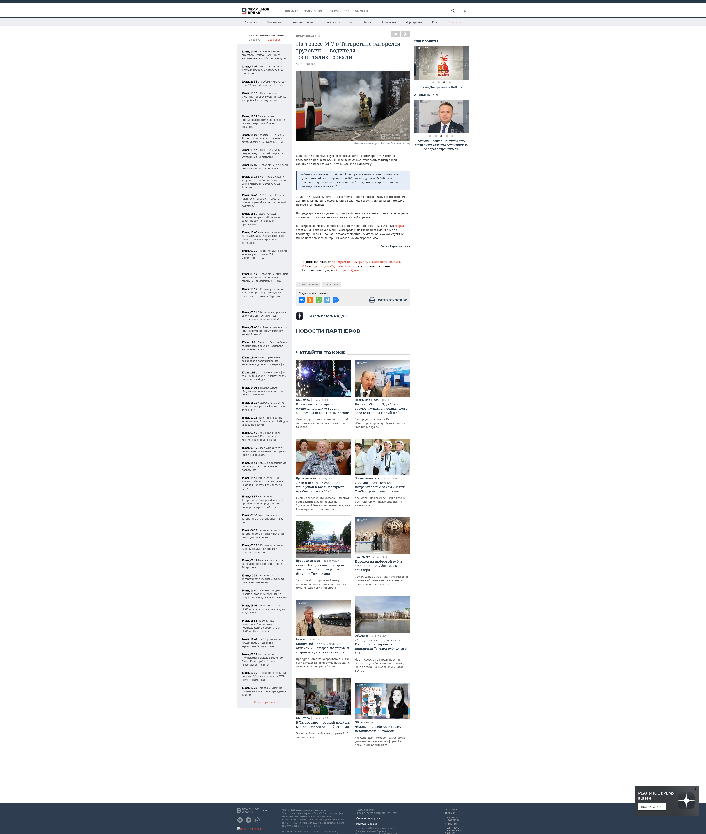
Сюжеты (361, 10)
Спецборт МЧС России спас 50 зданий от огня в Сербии (264, 83)
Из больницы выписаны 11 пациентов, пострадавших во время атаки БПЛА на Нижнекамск (261, 626)
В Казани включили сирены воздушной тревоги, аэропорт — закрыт (262, 548)
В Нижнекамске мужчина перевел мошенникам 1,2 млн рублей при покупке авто (264, 96)
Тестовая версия (366, 823)
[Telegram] (327, 300)
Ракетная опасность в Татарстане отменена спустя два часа (263, 518)
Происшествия (308, 35)
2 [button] (438, 82)
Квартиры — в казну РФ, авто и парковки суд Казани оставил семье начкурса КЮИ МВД (264, 138)
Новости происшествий (265, 35)
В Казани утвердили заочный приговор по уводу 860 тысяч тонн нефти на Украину (263, 292)
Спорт (436, 22)
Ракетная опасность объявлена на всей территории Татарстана (262, 564)
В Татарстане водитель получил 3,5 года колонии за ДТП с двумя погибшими (264, 676)
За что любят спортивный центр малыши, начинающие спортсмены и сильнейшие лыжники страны (321, 576)
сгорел (399, 226)
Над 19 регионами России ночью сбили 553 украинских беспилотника (261, 642)
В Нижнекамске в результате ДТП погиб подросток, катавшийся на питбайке (263, 153)
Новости (292, 10)
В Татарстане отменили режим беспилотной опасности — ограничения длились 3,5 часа (265, 277)
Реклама (450, 813)
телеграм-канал (344, 262)
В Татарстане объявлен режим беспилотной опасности (265, 166)
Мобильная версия (368, 818)
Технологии (389, 22)
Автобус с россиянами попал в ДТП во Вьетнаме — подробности (264, 466)
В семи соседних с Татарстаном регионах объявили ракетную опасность (263, 533)
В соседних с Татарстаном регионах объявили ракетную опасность (263, 579)
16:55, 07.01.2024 (306, 64)
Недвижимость (331, 22)
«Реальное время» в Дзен (328, 316)
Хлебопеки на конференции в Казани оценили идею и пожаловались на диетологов (381, 494)
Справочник (339, 10)
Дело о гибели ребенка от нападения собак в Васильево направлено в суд (264, 346)
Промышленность (301, 22)
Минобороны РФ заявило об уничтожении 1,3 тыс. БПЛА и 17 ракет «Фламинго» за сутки (263, 483)
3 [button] (444, 82)
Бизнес (368, 22)
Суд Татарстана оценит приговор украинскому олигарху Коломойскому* (264, 330)
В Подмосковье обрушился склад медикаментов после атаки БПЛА (262, 391)
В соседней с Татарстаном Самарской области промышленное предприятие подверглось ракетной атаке (262, 502)
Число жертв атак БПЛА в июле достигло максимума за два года (263, 609)
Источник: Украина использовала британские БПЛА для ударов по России (265, 421)
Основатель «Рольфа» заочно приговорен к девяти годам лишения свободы (264, 376)
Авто (352, 22)
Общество (455, 22)
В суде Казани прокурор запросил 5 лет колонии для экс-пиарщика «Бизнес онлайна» (263, 121)
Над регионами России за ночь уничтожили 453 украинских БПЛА (264, 254)
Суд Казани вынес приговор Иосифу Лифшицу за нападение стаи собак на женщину (264, 55)
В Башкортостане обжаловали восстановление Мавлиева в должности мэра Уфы (263, 361)
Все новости (275, 39)
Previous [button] (416, 63)
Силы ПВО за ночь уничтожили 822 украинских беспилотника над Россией (261, 436)
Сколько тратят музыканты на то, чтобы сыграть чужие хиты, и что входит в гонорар (323, 415)
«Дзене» (355, 270)
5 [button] (452, 136)
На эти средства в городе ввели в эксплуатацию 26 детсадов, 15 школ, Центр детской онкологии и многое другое (381, 655)
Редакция (451, 809)
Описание (451, 824)
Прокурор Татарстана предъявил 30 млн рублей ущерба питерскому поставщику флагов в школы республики (323, 655)
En (464, 11)
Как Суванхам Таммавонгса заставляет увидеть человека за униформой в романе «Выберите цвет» (381, 735)
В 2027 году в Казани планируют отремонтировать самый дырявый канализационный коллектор (264, 200)
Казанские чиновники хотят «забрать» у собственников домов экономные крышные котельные (264, 237)
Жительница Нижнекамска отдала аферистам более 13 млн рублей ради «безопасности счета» (262, 659)
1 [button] (433, 82)
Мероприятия (414, 22)
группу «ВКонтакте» (373, 262)
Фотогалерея (314, 10)
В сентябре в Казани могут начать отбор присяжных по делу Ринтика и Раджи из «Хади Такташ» (264, 182)
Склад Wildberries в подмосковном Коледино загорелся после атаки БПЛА (264, 451)
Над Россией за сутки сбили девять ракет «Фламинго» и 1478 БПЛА (263, 406)
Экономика (274, 22)
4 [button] (449, 82)
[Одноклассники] (405, 34)
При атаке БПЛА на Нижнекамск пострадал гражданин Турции (264, 691)
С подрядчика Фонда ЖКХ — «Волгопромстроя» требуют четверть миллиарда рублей (381, 415)
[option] (441, 63)
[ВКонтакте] (395, 34)
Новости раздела (265, 702)
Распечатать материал (392, 299)
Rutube (341, 270)
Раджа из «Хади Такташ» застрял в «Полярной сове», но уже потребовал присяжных (261, 219)
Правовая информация (453, 818)
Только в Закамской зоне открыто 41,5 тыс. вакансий (323, 729)
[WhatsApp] (319, 300)
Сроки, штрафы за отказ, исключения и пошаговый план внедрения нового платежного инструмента (381, 572)
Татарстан (331, 284)
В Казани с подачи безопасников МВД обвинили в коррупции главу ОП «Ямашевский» (264, 594)
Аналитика (251, 22)
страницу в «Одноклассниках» (334, 266)
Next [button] (466, 63)
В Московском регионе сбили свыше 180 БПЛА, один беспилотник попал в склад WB (264, 315)
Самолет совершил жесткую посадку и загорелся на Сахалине (262, 70)
